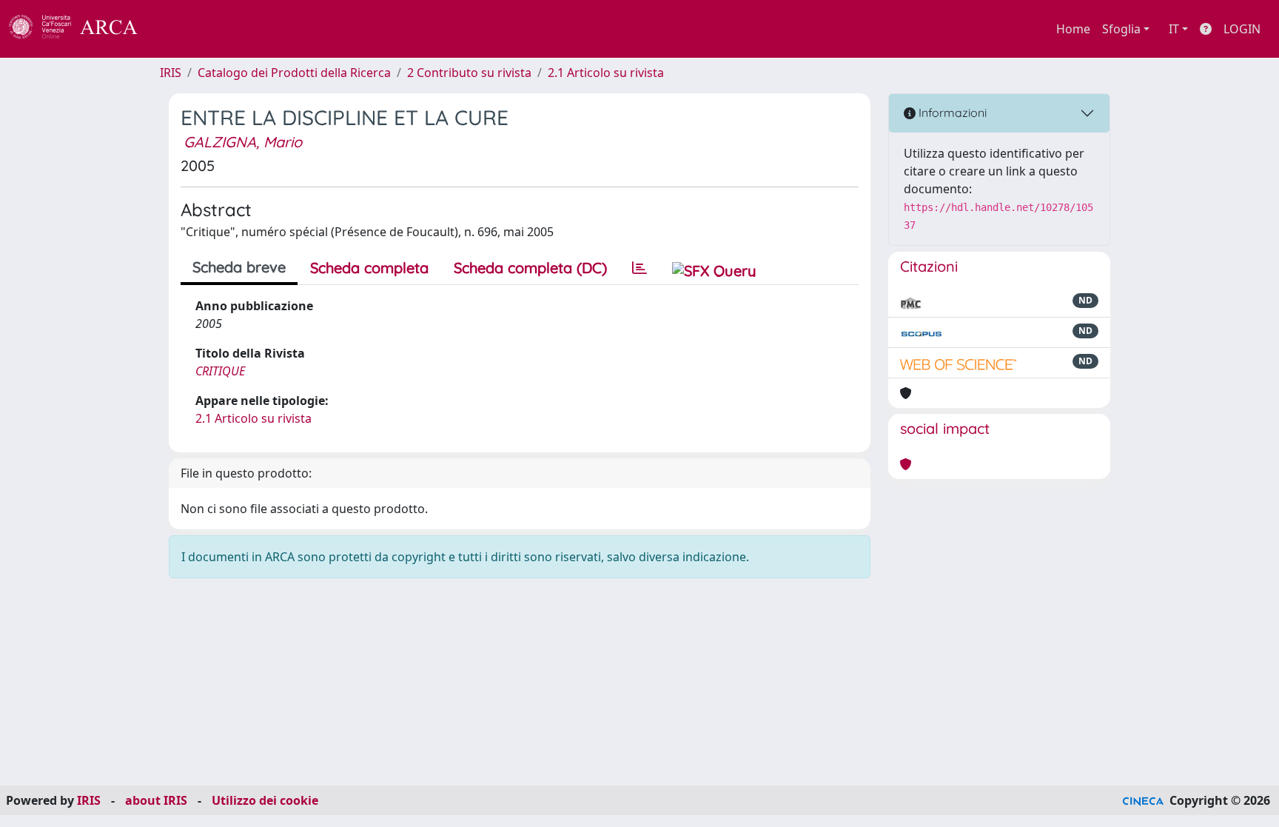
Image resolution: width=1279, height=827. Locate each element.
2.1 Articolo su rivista (606, 72)
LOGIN (1241, 29)
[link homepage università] (177, 29)
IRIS (170, 72)
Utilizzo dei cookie (265, 800)
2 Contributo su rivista (469, 72)
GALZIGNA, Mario (243, 142)
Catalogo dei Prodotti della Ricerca (294, 72)
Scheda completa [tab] (369, 267)
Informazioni (951, 112)
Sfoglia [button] (1121, 29)
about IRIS (156, 800)
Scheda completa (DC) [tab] (530, 267)
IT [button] (1174, 29)
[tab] (639, 268)
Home (1073, 29)
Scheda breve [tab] (239, 267)
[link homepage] (81, 29)
